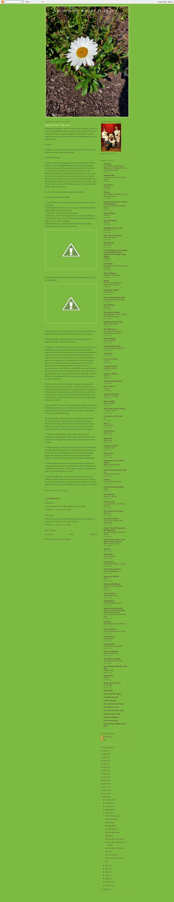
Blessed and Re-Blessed (112, 584)
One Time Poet (109, 636)
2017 (105, 770)
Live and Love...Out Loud (113, 416)
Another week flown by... (111, 595)
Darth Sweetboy (108, 292)
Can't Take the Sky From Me (114, 710)
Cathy (47, 515)
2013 (105, 784)
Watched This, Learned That (112, 481)
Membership (108, 690)
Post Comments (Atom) (62, 539)
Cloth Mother (108, 263)
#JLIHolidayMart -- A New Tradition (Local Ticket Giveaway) (115, 315)
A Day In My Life (110, 700)
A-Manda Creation (110, 366)
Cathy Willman (107, 737)
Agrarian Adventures (111, 394)
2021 (105, 757)
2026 (105, 750)
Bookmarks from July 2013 (112, 474)
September (108, 809)
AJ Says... (107, 479)
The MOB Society (110, 329)
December (107, 187)
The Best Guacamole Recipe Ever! (114, 348)
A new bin (108, 851)
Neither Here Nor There (112, 683)
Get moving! (108, 353)
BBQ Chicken (108, 440)
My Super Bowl (110, 826)
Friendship (107, 258)
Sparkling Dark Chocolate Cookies (114, 299)
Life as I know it (109, 386)
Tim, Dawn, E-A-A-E (111, 707)
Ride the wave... (108, 433)
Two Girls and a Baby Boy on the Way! (115, 667)
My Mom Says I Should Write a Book (115, 724)
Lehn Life (107, 621)
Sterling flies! (109, 822)
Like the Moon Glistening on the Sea (115, 471)
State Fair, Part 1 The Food (57, 124)
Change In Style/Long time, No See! (115, 631)
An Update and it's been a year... (113, 661)
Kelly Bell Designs (110, 220)
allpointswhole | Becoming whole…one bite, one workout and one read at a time (114, 610)
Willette (106, 192)
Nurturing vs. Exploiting (111, 396)
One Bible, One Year (111, 697)
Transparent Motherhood (113, 381)
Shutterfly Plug (108, 638)
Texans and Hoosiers (111, 651)
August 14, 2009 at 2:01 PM (58, 509)
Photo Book (107, 513)
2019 (105, 764)
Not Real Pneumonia (110, 237)
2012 (105, 787)
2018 (105, 767)
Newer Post (49, 534)
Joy (105, 418)
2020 (105, 760)
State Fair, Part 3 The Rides (114, 839)
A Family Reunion (111, 829)
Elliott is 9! (107, 215)
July (106, 865)
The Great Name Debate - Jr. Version (115, 564)
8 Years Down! (108, 230)
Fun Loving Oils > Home (112, 693)
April (107, 875)
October (108, 806)
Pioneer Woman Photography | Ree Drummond (115, 529)
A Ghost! (106, 361)
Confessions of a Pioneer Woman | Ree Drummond (115, 202)
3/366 (105, 578)
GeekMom (107, 164)
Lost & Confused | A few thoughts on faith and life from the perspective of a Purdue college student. (115, 253)
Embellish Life (109, 601)
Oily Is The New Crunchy (113, 235)
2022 (105, 754)
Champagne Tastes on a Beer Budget (114, 461)
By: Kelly (107, 222)
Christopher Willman (111, 290)
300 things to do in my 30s (113, 228)
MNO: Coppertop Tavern (111, 543)
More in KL (107, 245)
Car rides (106, 388)
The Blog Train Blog (111, 518)
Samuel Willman (110, 338)
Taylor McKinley (110, 273)
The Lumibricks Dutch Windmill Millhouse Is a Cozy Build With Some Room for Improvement (115, 168)
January (108, 885)
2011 (105, 790)
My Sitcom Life (109, 501)
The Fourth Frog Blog (111, 312)
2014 (105, 780)
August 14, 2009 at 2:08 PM (58, 525)
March (107, 878)
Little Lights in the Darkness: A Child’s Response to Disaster (113, 332)
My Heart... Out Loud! (111, 496)
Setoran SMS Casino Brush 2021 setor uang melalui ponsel (115, 195)
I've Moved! (107, 455)
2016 (105, 774)
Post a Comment (50, 530)
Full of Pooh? (108, 453)
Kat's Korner (108, 184)
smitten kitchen (109, 175)
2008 (105, 889)
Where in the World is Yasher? (115, 408)
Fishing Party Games (110, 368)
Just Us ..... (107, 423)
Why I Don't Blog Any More (112, 603)
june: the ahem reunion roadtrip (113, 646)
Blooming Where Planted (87, 11)
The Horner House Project (113, 321)
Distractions (108, 438)
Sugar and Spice (109, 401)
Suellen (47, 503)
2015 (105, 777)
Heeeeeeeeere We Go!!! (111, 653)
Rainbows (107, 376)
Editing (106, 489)
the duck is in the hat (111, 445)
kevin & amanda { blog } (112, 346)
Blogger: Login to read (112, 714)
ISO (106, 861)
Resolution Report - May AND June (115, 624)
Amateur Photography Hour (114, 486)
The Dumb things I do (112, 816)
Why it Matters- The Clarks (113, 511)
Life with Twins (109, 431)
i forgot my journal (109, 448)
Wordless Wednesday (112, 832)
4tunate (106, 280)
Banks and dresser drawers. (112, 465)
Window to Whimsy (111, 373)
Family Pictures (108, 425)
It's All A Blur (108, 685)
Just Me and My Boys (111, 576)
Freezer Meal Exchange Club (114, 297)
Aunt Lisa (107, 549)
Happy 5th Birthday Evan (111, 571)
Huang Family (109, 242)
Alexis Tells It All (110, 629)
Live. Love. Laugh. (110, 358)
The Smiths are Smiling (112, 658)
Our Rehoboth (109, 494)
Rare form (107, 307)
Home (71, 534)
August (107, 813)
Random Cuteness (109, 403)
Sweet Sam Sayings (110, 341)
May (106, 872)
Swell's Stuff (108, 554)
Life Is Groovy (109, 561)
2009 (105, 797)
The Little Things (111, 854)
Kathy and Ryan (109, 213)
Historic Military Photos (111, 324)
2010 (105, 793)
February (108, 882)
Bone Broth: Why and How (112, 275)
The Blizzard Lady (111, 819)
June (106, 868)
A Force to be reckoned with (114, 858)
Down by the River (109, 556)
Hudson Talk (108, 675)
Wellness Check (108, 670)
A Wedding (109, 835)
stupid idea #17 (109, 644)
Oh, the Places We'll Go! (112, 569)
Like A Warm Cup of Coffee (114, 704)
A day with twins (109, 593)
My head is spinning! (111, 717)
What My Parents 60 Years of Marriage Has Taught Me (113, 284)
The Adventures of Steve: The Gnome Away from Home (114, 540)
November (108, 803)
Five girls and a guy (111, 720)
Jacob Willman (109, 305)
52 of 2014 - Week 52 (110, 411)
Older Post (93, 534)
